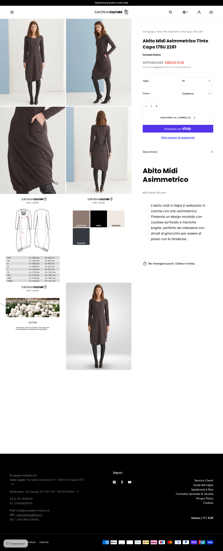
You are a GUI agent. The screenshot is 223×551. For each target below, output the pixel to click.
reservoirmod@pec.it (29, 515)
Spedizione (157, 67)
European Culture (152, 54)
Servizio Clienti (203, 480)
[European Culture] (111, 12)
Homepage (148, 31)
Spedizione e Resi (202, 489)
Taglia (146, 81)
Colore (146, 93)
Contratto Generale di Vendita (194, 494)
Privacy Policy (204, 498)
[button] (12, 12)
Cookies (208, 502)
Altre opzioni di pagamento (178, 137)
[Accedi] (199, 12)
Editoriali (44, 542)
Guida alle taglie (203, 485)
